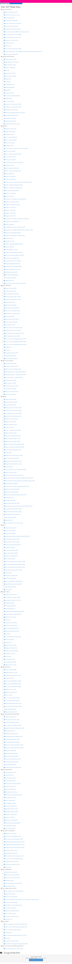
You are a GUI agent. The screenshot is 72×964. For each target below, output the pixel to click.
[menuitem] (0, 2)
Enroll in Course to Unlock (36, 960)
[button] (4, 3)
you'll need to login (41, 958)
